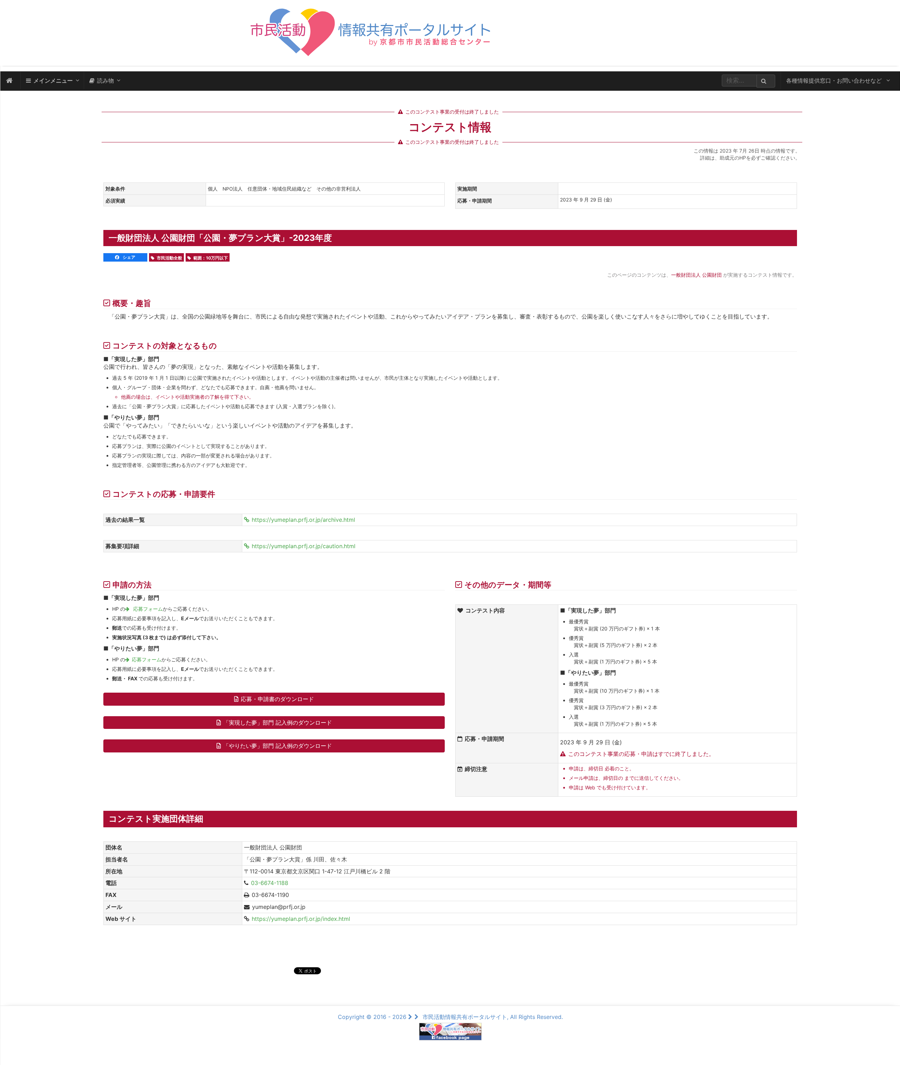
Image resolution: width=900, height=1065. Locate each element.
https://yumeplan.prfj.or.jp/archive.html (303, 519)
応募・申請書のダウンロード (277, 698)
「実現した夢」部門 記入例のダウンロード (277, 722)
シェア (128, 257)
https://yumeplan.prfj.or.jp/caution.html (303, 546)
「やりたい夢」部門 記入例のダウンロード (277, 745)
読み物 (105, 80)
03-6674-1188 (269, 882)
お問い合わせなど (834, 80)
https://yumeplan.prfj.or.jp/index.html (301, 918)
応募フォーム (147, 609)
